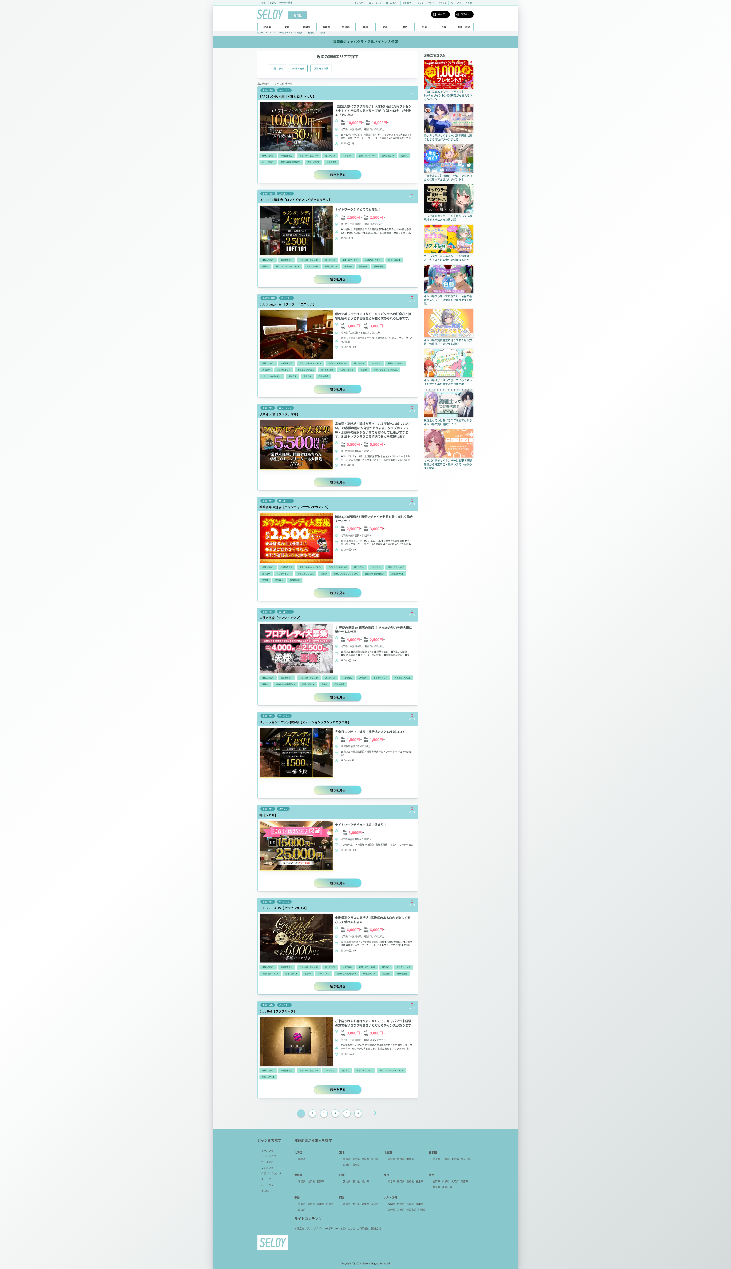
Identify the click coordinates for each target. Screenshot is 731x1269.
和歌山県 (447, 1187)
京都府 (445, 1181)
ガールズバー (392, 2)
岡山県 (320, 1204)
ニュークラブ (375, 2)
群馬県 (410, 1159)
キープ (441, 14)
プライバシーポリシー (326, 1228)
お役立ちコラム (303, 1228)
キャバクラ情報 (285, 2)
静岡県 (401, 1181)
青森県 (346, 1159)
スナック (442, 2)
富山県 (346, 1181)
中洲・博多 (277, 68)
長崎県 (410, 1204)
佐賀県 (401, 1204)
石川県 (356, 1181)
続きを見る (346, 174)
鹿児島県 (411, 1209)
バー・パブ (456, 2)
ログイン (465, 14)
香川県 (356, 1204)
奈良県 (436, 1187)
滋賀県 (436, 1181)
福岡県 (311, 32)
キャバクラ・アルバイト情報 (289, 32)
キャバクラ (359, 2)
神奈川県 (466, 1159)
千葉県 (445, 1159)
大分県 (391, 1209)
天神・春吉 (298, 68)
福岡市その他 (321, 68)
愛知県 (410, 1181)
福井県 (365, 1181)
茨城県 (391, 1159)
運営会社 (376, 1228)
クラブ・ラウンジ (425, 2)
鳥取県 (302, 1204)
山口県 (302, 1209)
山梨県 (311, 1181)
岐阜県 (391, 1181)
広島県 (330, 1204)
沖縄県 (422, 1209)
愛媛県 (365, 1204)
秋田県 (374, 1159)
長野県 (320, 1181)
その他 (468, 2)
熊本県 (419, 1204)
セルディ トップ (264, 32)
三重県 (419, 1181)
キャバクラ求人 (268, 2)
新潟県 (302, 1181)
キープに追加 (412, 90)
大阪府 (455, 1181)
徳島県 (346, 1204)
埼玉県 (436, 1159)
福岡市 (323, 32)
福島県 (356, 1164)
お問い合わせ (347, 1228)
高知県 (374, 1204)
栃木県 (401, 1159)
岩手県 (356, 1159)
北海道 (302, 1159)
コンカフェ (408, 2)
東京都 (455, 1159)
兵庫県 (464, 1181)
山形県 (346, 1164)
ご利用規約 (363, 1228)
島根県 (311, 1204)
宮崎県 (401, 1209)
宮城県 (365, 1159)
